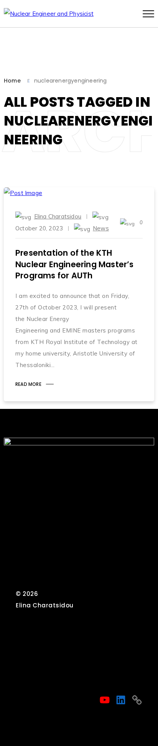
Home (12, 80)
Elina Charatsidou (57, 216)
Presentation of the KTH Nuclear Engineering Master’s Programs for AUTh (74, 264)
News (101, 228)
